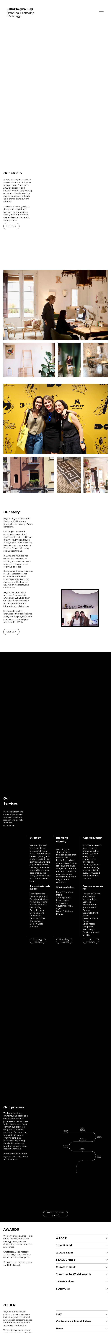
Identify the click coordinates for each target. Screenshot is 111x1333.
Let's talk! (11, 226)
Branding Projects (64, 940)
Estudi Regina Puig (20, 9)
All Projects (90, 940)
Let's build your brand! (55, 1213)
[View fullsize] (55, 305)
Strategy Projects (38, 940)
